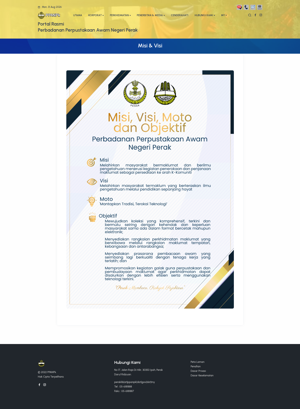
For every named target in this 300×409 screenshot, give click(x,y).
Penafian (196, 366)
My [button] (223, 15)
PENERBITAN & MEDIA (150, 15)
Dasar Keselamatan (202, 375)
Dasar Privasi (198, 371)
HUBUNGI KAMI (204, 15)
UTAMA (77, 15)
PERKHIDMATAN (119, 15)
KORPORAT (95, 15)
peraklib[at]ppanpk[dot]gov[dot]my (134, 382)
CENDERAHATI (179, 15)
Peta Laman (197, 361)
